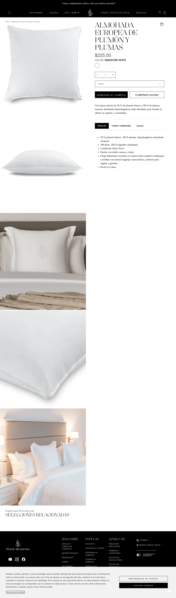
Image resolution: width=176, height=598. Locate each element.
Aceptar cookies (143, 585)
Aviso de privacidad (15, 592)
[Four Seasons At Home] (90, 13)
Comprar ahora (147, 94)
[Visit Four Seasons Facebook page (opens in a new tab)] (24, 559)
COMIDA (65, 562)
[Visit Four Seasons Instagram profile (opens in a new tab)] (17, 559)
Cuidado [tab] (140, 126)
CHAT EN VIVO (91, 566)
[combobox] (129, 84)
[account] (160, 12)
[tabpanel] (129, 151)
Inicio (8, 21)
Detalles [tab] (102, 126)
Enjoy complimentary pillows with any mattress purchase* (89, 3)
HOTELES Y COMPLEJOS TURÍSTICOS (67, 546)
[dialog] (88, 582)
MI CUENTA (89, 544)
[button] (161, 24)
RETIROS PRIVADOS (70, 553)
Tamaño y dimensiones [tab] (121, 126)
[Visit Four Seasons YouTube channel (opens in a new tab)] (10, 559)
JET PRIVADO (67, 566)
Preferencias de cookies (143, 579)
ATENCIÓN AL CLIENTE (94, 548)
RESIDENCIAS (67, 557)
